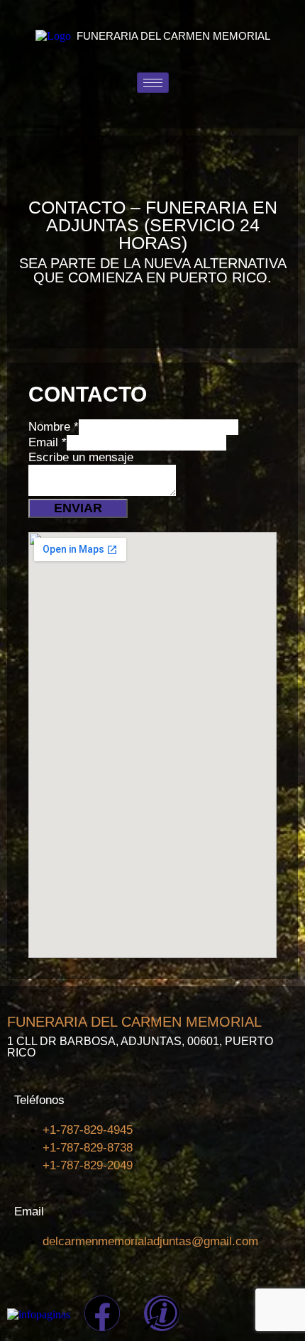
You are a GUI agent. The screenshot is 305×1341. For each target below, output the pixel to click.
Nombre (53, 427)
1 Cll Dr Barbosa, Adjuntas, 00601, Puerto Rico (140, 1047)
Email (47, 442)
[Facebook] (102, 1313)
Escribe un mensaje (80, 457)
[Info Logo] (161, 1313)
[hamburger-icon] (153, 82)
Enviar (78, 508)
